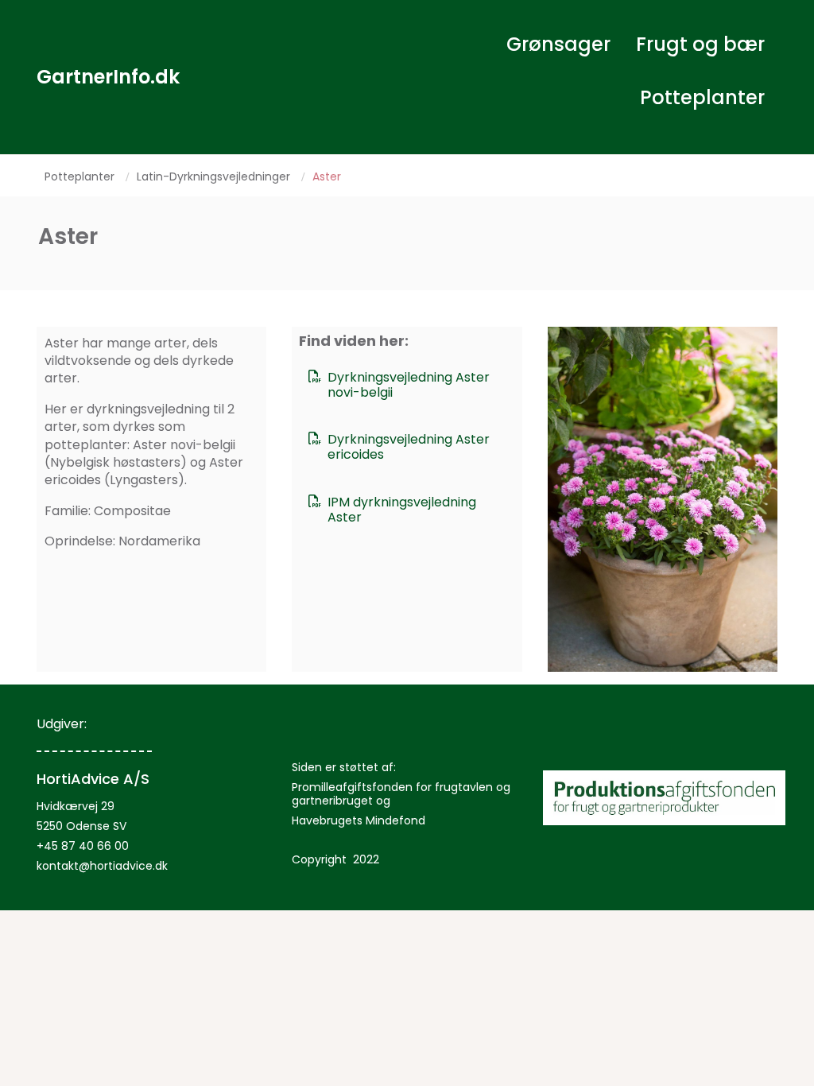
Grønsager (558, 44)
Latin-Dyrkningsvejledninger (213, 176)
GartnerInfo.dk (108, 77)
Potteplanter (702, 97)
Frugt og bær (700, 44)
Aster (326, 176)
